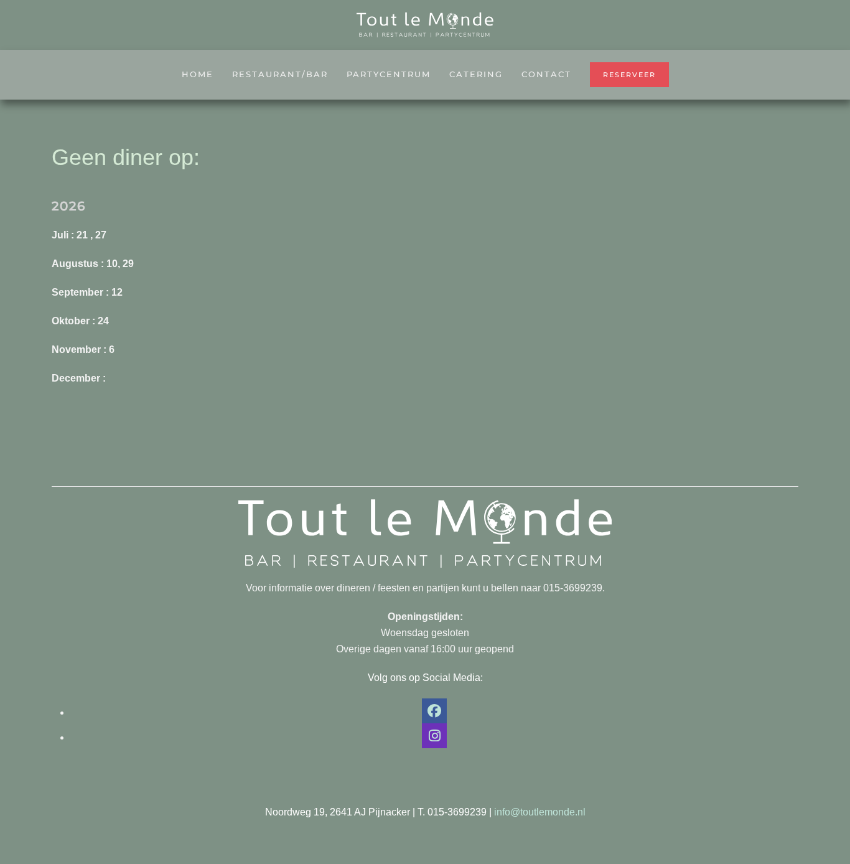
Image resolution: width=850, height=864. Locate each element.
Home (197, 74)
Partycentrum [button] (389, 74)
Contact (546, 74)
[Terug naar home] (425, 24)
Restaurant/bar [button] (280, 74)
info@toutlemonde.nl (540, 812)
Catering (476, 74)
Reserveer (629, 74)
